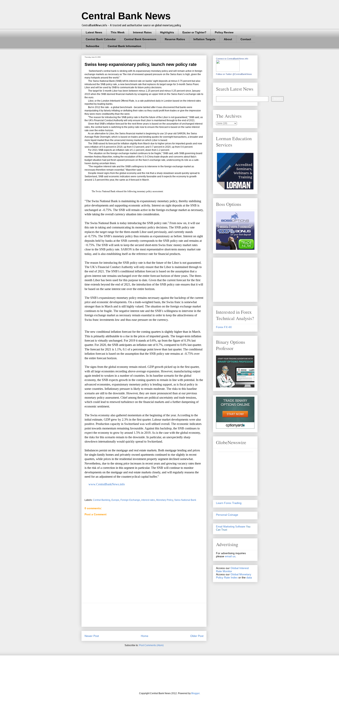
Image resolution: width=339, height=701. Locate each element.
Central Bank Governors (140, 39)
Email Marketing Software (230, 526)
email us (230, 556)
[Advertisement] (156, 615)
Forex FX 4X (224, 327)
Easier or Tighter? (194, 32)
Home (144, 635)
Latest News (94, 32)
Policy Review (224, 32)
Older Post (196, 635)
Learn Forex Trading (228, 503)
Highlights (167, 32)
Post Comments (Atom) (151, 645)
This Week (118, 32)
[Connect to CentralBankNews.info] (228, 70)
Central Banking (101, 500)
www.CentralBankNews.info (106, 484)
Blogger (195, 693)
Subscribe (92, 46)
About (228, 39)
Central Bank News (126, 15)
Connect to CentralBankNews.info (232, 58)
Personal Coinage (227, 514)
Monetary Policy (164, 500)
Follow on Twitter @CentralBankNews (234, 74)
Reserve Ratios (175, 39)
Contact (246, 39)
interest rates (148, 500)
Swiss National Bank (185, 500)
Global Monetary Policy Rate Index (233, 576)
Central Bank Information (124, 46)
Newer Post (92, 635)
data (249, 577)
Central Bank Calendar (101, 39)
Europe (115, 500)
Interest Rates (142, 32)
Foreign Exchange (130, 500)
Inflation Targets (204, 39)
